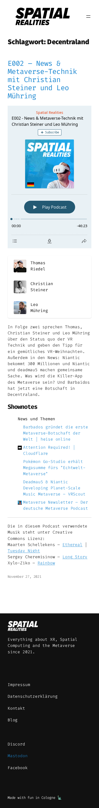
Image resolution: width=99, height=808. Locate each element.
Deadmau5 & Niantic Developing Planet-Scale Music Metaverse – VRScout (54, 488)
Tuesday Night (24, 550)
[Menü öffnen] (88, 16)
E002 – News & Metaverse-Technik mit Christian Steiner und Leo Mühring (42, 79)
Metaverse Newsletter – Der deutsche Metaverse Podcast (55, 505)
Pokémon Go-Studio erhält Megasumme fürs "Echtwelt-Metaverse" (54, 467)
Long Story (74, 557)
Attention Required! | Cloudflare (49, 450)
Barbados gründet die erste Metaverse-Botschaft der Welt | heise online (55, 433)
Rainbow (46, 563)
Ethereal (72, 544)
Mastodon (18, 755)
